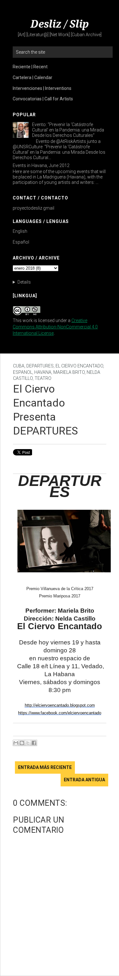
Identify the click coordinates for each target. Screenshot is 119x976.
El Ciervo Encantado (79, 365)
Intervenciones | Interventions (42, 88)
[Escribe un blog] (22, 743)
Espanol (22, 372)
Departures (40, 365)
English (20, 231)
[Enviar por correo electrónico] (16, 743)
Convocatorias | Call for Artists (43, 98)
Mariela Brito (69, 372)
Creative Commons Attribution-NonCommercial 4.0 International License (55, 327)
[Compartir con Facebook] (34, 743)
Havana (42, 372)
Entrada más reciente (45, 767)
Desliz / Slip (59, 24)
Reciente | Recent (30, 66)
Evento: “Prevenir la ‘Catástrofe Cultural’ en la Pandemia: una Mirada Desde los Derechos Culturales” (68, 130)
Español (21, 242)
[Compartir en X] (28, 743)
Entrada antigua (84, 779)
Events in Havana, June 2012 (41, 165)
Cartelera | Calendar (32, 77)
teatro (43, 378)
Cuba (18, 365)
